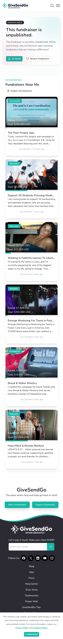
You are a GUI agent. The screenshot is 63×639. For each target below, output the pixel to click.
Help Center (31, 583)
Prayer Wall (31, 601)
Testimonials (31, 595)
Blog (31, 566)
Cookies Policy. (40, 627)
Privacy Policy (22, 627)
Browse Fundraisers (39, 58)
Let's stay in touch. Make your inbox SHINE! (31, 540)
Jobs (31, 572)
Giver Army (31, 589)
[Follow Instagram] (52, 558)
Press (32, 578)
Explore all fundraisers (21, 90)
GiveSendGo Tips (31, 607)
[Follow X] (31, 558)
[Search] (52, 5)
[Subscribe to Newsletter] (50, 547)
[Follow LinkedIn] (38, 558)
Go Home (16, 58)
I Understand (31, 634)
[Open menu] (58, 5)
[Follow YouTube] (45, 558)
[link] (31, 126)
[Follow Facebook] (24, 558)
